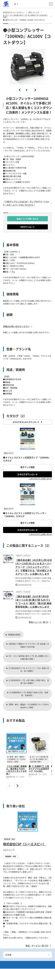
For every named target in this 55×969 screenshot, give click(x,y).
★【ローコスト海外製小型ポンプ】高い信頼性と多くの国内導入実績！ (27, 657)
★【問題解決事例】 (13, 634)
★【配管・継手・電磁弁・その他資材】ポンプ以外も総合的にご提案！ (27, 705)
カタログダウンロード (27, 474)
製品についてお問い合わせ (27, 218)
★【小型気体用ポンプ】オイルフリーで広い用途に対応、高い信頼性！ (27, 669)
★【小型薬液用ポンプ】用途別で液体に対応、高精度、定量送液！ (27, 693)
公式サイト (7, 849)
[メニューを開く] (51, 4)
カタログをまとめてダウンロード (26, 422)
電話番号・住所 (10, 856)
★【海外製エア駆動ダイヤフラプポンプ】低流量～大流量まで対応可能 (27, 645)
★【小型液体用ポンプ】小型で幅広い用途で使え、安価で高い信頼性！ (27, 681)
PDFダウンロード (27, 227)
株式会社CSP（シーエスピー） (24, 844)
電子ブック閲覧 (27, 467)
